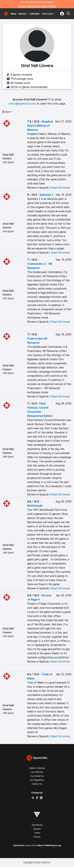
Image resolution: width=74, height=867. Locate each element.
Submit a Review (37, 768)
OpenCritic (18, 845)
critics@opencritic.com (22, 103)
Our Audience (37, 776)
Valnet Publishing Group (49, 845)
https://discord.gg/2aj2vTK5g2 (37, 6)
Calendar (35, 13)
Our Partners (37, 772)
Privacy (37, 836)
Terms (37, 833)
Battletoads (35, 505)
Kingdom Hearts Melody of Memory (40, 125)
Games (22, 13)
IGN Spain (8, 162)
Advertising (37, 825)
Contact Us (37, 784)
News (13, 13)
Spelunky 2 (46, 194)
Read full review (60, 187)
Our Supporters (37, 780)
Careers (37, 829)
